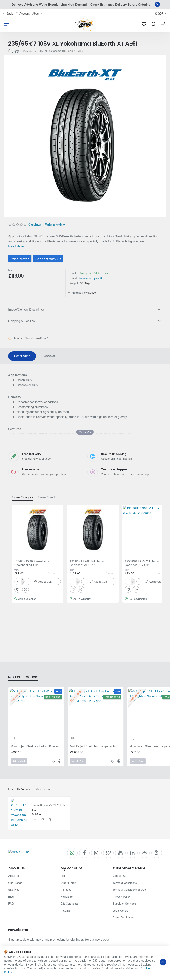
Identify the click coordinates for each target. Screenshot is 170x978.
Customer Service (129, 868)
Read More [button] (16, 246)
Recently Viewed (19, 789)
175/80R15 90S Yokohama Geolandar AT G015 (31, 563)
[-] (22, 583)
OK (163, 962)
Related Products (23, 677)
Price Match (19, 258)
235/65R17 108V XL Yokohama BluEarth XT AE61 (50, 805)
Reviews (49, 356)
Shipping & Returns (21, 321)
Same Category (22, 497)
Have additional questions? (30, 338)
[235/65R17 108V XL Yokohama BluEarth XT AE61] (19, 813)
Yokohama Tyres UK (91, 278)
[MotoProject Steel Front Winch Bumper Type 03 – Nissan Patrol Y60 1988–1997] (36, 715)
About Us (16, 868)
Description (22, 356)
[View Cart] (163, 24)
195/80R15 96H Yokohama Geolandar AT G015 (87, 563)
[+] (22, 579)
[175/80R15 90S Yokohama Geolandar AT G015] (37, 531)
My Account (71, 868)
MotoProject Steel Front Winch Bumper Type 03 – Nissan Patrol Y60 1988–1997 (36, 746)
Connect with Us (48, 258)
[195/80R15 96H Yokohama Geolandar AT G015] (93, 531)
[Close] (157, 4)
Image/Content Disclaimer (26, 309)
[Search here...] (153, 24)
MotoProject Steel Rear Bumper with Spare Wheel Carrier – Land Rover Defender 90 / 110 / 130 (95, 746)
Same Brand (46, 497)
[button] (43, 581)
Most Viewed (44, 789)
